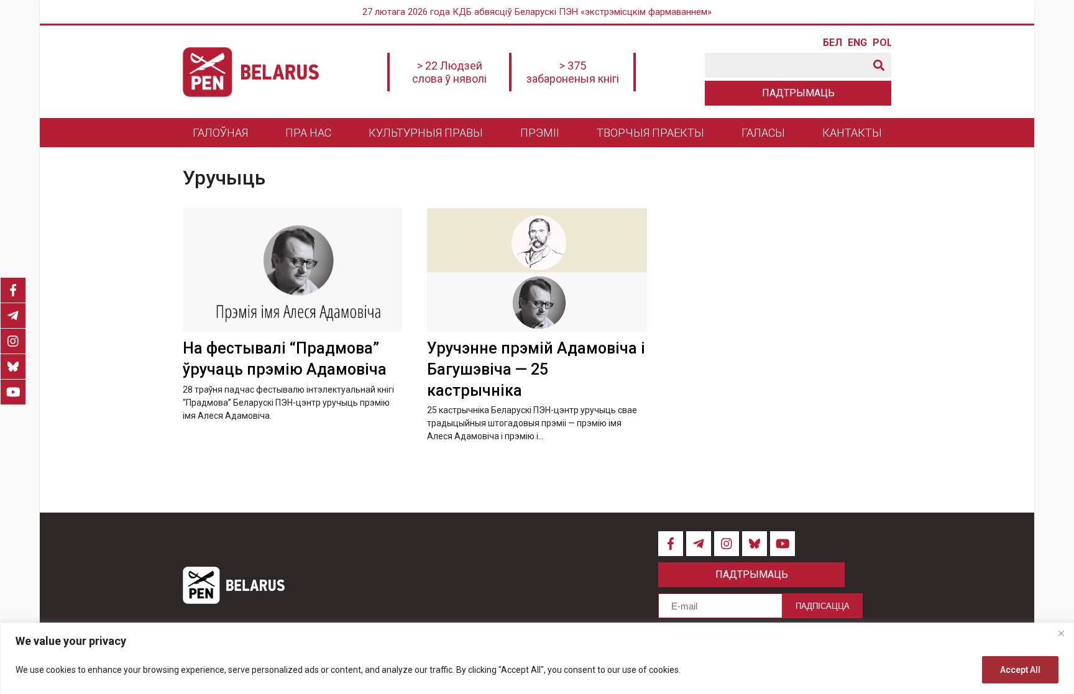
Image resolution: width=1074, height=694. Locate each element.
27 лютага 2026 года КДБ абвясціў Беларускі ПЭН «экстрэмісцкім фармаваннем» (537, 11)
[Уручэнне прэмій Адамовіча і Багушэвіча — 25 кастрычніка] (536, 270)
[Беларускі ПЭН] (251, 72)
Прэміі (539, 132)
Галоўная (220, 132)
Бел (832, 43)
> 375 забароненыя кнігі (572, 72)
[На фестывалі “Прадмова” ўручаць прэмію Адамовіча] (292, 270)
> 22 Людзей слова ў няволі (449, 72)
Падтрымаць (798, 93)
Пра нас (308, 132)
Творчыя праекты (650, 132)
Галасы (763, 132)
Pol (882, 43)
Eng (857, 43)
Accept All (1020, 670)
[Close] (1060, 633)
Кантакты (852, 132)
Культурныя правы (426, 132)
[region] (537, 658)
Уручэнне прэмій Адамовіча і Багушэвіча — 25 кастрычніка (536, 369)
